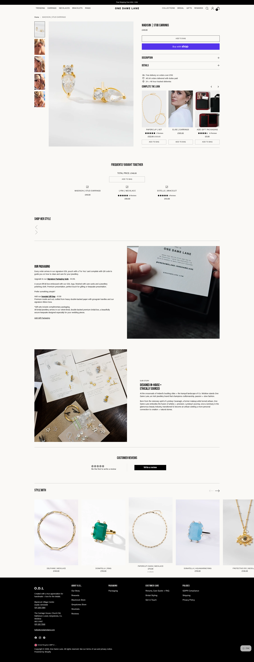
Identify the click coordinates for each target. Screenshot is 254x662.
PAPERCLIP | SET (154, 130)
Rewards (198, 8)
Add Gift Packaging (42, 318)
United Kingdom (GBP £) (46, 645)
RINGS (87, 8)
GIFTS (189, 8)
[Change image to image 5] (39, 99)
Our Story (75, 591)
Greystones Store (78, 605)
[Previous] (211, 87)
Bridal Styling (151, 596)
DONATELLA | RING (103, 568)
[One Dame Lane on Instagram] (40, 638)
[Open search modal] (207, 8)
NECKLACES (64, 8)
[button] (127, 227)
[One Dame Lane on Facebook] (36, 638)
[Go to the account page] (212, 8)
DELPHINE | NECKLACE (56, 568)
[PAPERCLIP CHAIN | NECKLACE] (151, 530)
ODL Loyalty (116, 2)
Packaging (113, 591)
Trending (40, 8)
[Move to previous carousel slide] (211, 491)
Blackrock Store (78, 600)
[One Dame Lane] (127, 8)
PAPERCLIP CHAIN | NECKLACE (150, 566)
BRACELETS (77, 8)
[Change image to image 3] (39, 64)
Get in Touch (151, 600)
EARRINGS (51, 8)
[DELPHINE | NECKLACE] (56, 532)
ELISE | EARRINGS (180, 130)
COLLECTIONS (168, 8)
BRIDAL (180, 8)
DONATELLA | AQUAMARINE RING (198, 568)
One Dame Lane (56, 649)
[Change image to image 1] (39, 29)
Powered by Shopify (42, 652)
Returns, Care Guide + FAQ (157, 591)
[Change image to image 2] (39, 47)
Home (36, 17)
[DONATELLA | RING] (103, 532)
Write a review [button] (150, 468)
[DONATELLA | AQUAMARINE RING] (198, 532)
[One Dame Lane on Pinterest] (44, 638)
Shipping (186, 596)
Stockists (75, 609)
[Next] (218, 87)
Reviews (75, 614)
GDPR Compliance (191, 591)
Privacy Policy (189, 600)
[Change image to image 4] (39, 82)
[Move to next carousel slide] (217, 490)
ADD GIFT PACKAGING (207, 130)
